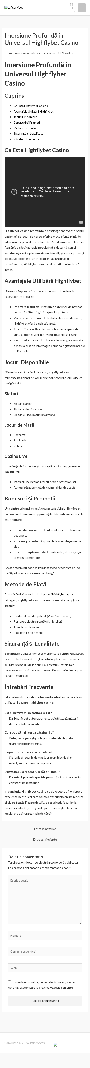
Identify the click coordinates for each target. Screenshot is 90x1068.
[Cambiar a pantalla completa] (17, 1057)
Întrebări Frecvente (26, 139)
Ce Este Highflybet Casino (31, 105)
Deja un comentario (16, 53)
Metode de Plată (25, 128)
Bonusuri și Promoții (27, 122)
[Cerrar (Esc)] (40, 1057)
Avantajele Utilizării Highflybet (34, 111)
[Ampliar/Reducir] (5, 1057)
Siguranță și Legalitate (28, 133)
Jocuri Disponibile (25, 117)
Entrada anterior (45, 829)
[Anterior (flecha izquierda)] (5, 1064)
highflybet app (61, 594)
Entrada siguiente (45, 839)
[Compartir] (28, 1057)
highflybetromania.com (43, 53)
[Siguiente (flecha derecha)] (17, 1064)
